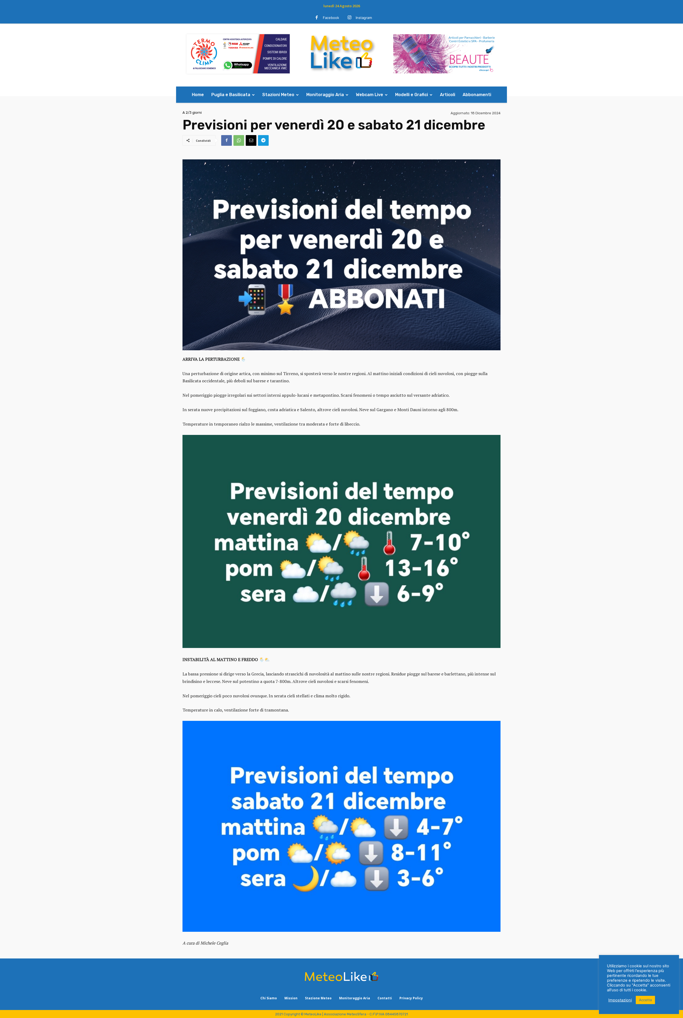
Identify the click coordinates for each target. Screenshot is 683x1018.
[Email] (251, 140)
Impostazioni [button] (620, 1000)
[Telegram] (263, 140)
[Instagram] (349, 17)
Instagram (364, 17)
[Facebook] (316, 17)
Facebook (331, 17)
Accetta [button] (645, 1000)
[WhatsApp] (238, 140)
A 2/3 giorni (192, 112)
